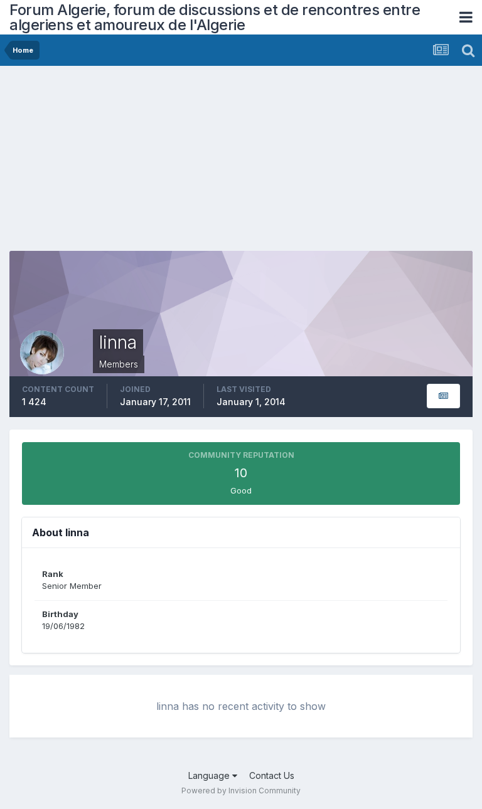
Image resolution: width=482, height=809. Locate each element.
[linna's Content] (443, 396)
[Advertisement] (156, 163)
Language (210, 775)
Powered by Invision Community (241, 790)
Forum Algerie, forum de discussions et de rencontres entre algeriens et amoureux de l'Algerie (214, 17)
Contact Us (271, 775)
